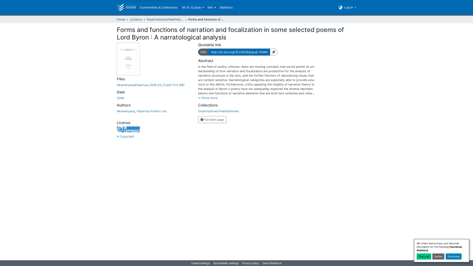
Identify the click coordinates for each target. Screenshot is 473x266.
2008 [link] (120, 98)
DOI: (203, 52)
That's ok (424, 256)
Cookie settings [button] (200, 263)
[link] (155, 85)
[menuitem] (192, 7)
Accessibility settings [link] (226, 263)
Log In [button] (349, 7)
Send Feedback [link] (272, 263)
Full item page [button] (213, 119)
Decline (438, 256)
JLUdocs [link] (136, 19)
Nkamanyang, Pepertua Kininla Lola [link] (141, 111)
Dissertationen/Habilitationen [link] (165, 19)
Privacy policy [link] (250, 263)
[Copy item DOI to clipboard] (273, 52)
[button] (126, 7)
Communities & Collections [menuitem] (158, 7)
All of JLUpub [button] (191, 7)
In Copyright (125, 136)
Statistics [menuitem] (226, 7)
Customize (454, 256)
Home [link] (121, 19)
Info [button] (210, 7)
